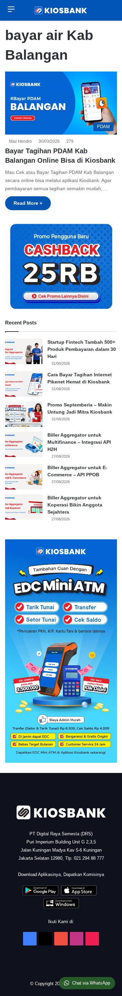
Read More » (28, 203)
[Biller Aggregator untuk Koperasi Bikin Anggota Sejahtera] (23, 507)
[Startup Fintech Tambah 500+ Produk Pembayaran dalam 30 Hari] (23, 351)
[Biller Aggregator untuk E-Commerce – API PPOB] (23, 477)
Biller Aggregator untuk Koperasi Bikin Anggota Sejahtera (74, 505)
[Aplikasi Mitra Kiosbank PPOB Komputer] (61, 906)
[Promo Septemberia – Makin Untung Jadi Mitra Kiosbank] (23, 414)
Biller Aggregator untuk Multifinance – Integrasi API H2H (79, 442)
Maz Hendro (21, 141)
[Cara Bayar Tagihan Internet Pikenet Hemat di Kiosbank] (23, 384)
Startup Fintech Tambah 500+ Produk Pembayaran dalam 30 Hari (81, 349)
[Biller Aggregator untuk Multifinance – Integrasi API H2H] (23, 444)
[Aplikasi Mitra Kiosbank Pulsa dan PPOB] (40, 893)
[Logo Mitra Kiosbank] (61, 10)
